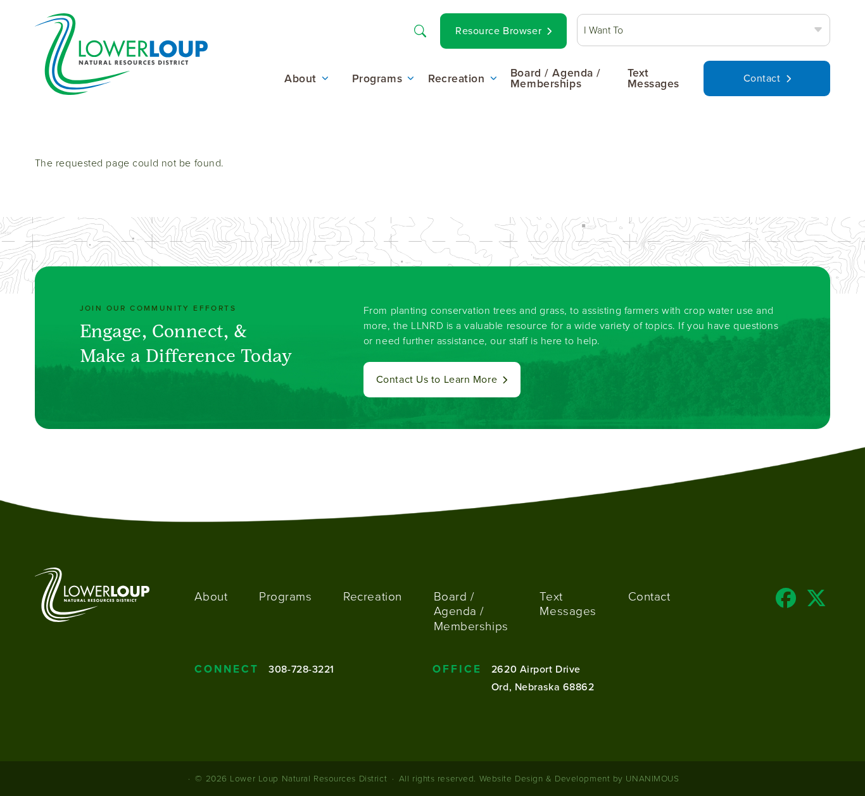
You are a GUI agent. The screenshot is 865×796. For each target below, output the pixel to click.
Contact (762, 78)
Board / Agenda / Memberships (555, 79)
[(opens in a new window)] (786, 602)
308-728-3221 (301, 669)
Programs (377, 79)
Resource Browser (498, 30)
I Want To (603, 30)
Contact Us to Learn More (436, 379)
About (300, 79)
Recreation (456, 79)
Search (420, 30)
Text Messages (653, 79)
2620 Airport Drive (536, 669)
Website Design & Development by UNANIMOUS (579, 778)
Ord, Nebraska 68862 (543, 686)
